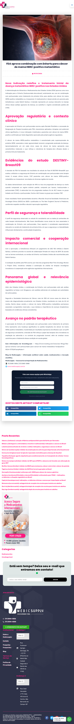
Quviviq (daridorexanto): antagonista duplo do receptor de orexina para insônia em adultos (34, 486)
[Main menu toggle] (72, 5)
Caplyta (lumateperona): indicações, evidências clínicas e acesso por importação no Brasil (34, 480)
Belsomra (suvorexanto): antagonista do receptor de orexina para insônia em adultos (32, 483)
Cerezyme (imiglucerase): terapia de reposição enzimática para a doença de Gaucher (32, 453)
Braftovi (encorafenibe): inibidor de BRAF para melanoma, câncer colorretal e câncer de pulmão (35, 466)
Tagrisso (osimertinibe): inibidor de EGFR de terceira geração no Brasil (27, 469)
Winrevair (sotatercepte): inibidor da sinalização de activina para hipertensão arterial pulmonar (35, 450)
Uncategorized (7, 557)
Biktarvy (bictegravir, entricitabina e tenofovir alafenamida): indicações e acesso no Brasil (34, 444)
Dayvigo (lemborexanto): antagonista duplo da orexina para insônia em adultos (29, 489)
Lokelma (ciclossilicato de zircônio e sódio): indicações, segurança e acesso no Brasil (32, 447)
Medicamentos (7, 554)
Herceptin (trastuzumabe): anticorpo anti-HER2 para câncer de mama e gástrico (30, 472)
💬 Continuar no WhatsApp (37, 392)
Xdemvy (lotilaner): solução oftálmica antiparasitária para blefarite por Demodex (30, 440)
